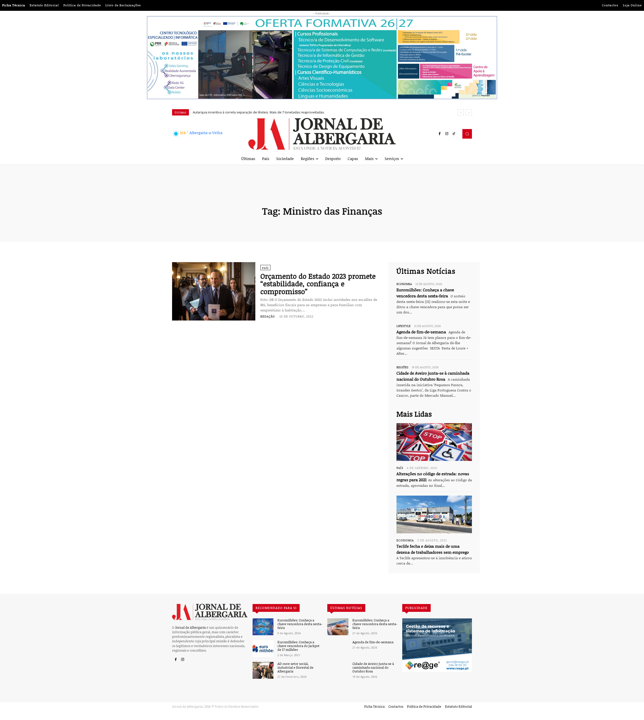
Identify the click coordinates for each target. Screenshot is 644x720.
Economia (404, 283)
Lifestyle (403, 325)
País (265, 268)
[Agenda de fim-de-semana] (337, 648)
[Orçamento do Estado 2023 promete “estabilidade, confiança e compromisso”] (213, 291)
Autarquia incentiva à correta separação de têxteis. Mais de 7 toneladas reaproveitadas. (259, 112)
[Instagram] (446, 133)
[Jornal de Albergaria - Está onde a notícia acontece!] (322, 134)
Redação (267, 316)
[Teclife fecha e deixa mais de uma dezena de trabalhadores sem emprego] (434, 514)
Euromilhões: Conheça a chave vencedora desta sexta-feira (299, 624)
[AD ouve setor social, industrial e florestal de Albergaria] (263, 670)
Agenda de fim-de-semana (421, 332)
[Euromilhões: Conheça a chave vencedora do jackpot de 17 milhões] (263, 648)
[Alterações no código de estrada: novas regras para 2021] (434, 442)
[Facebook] (439, 133)
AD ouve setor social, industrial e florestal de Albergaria (295, 667)
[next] (469, 112)
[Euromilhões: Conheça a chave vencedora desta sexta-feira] (263, 626)
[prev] (461, 112)
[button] (467, 134)
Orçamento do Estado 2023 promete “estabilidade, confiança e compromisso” (318, 283)
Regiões (402, 367)
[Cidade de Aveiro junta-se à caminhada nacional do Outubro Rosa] (337, 670)
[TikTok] (453, 133)
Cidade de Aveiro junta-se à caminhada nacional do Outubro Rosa (373, 667)
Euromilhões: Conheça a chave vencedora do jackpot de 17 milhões (298, 646)
